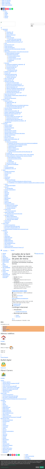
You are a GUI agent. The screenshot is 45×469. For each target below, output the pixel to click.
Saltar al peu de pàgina (7, 5)
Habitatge (5, 435)
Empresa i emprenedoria (8, 431)
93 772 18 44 (20, 295)
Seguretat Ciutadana (7, 449)
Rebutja (37, 467)
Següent (6, 357)
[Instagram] (8, 8)
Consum (4, 422)
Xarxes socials (6, 270)
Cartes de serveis (6, 384)
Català (5, 12)
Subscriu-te (3, 367)
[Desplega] (9, 251)
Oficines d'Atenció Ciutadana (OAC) (10, 383)
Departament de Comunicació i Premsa (6, 276)
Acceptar (41, 467)
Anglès (5, 14)
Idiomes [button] (4, 10)
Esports (4, 432)
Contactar (3, 7)
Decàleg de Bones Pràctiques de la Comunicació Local (14, 398)
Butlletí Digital (6, 260)
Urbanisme (5, 452)
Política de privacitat (29, 456)
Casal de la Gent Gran (19, 291)
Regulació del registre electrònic (10, 389)
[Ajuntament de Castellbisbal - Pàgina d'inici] (8, 24)
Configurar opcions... (5, 467)
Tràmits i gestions (6, 382)
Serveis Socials (6, 451)
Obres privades (6, 444)
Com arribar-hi (16, 305)
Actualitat (5, 250)
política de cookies (12, 464)
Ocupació (5, 442)
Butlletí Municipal (6, 259)
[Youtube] (6, 8)
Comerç (4, 424)
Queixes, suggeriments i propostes (10, 387)
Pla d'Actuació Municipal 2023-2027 (10, 396)
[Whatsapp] (12, 8)
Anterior (2, 357)
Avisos (4, 255)
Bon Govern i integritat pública (9, 397)
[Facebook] (4, 8)
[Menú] (1, 27)
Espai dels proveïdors (7, 390)
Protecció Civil (6, 446)
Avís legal (27, 457)
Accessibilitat (28, 459)
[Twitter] (2, 8)
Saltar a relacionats (6, 3)
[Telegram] (10, 8)
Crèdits (26, 454)
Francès (6, 17)
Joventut (4, 438)
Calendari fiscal (6, 391)
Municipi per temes (5, 418)
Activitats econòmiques (8, 420)
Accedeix (3, 341)
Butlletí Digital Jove (7, 410)
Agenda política (6, 329)
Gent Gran (5, 434)
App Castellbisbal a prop (8, 413)
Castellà (6, 13)
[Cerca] (32, 26)
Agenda (12, 250)
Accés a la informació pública (9, 386)
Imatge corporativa (7, 415)
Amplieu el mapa (17, 304)
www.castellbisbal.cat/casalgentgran (20, 298)
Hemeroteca (5, 257)
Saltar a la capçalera (6, 0)
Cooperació (5, 427)
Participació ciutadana (7, 445)
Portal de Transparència (8, 394)
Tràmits (2, 380)
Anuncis (4, 331)
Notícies (4, 256)
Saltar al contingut (6, 2)
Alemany (6, 16)
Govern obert (4, 393)
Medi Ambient (6, 439)
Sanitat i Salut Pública (7, 448)
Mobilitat (5, 441)
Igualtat (4, 436)
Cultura (4, 428)
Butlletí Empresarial (7, 411)
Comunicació (5, 425)
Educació (5, 429)
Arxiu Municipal (6, 421)
